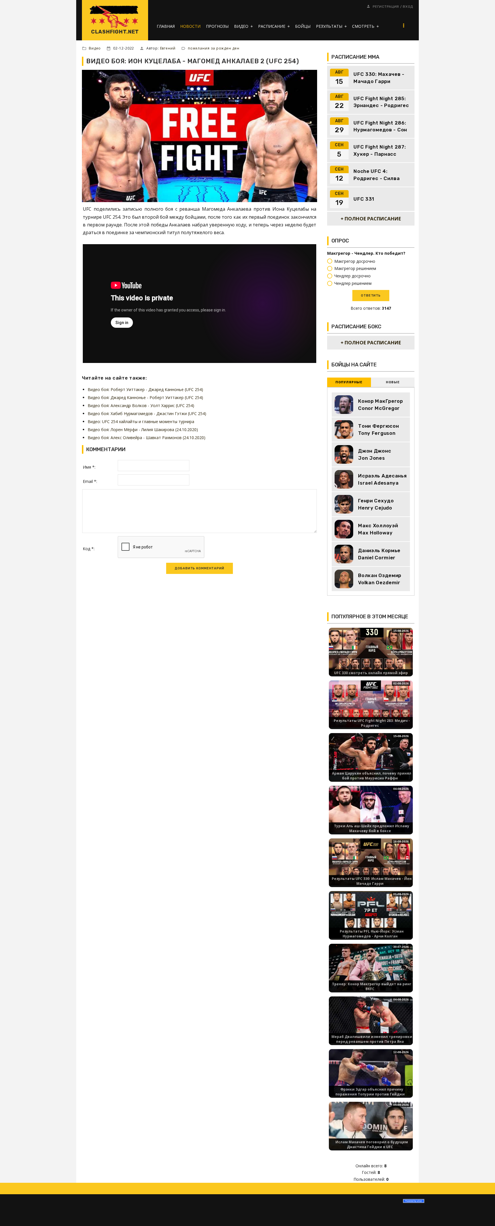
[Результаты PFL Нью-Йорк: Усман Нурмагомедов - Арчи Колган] (371, 914)
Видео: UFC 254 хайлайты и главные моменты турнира (141, 421)
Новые (392, 382)
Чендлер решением (353, 283)
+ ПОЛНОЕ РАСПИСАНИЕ (371, 218)
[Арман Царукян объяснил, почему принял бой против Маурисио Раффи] (371, 756)
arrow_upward (482, 1213)
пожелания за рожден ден (213, 48)
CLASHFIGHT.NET (115, 32)
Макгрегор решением (355, 268)
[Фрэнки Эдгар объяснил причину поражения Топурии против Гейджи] (371, 1072)
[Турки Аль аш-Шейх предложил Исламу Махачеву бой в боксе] (371, 809)
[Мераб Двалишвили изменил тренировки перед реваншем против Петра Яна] (371, 1019)
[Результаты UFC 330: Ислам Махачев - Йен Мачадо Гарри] (371, 861)
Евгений (168, 48)
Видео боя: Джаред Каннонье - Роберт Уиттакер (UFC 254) (145, 397)
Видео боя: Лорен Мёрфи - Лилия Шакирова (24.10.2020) (143, 429)
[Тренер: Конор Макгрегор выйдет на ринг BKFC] (371, 967)
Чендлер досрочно (352, 276)
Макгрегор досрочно (354, 261)
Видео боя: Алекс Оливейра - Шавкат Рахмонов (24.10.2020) (146, 437)
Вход (408, 7)
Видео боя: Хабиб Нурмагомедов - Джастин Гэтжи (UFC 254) (147, 413)
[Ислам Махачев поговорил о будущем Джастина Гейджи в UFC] (371, 1125)
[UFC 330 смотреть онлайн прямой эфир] (371, 651)
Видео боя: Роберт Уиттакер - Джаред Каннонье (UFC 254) (145, 389)
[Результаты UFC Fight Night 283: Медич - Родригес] (371, 703)
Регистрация (386, 7)
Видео (95, 48)
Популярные (348, 382)
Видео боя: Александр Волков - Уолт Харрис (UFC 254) (141, 405)
